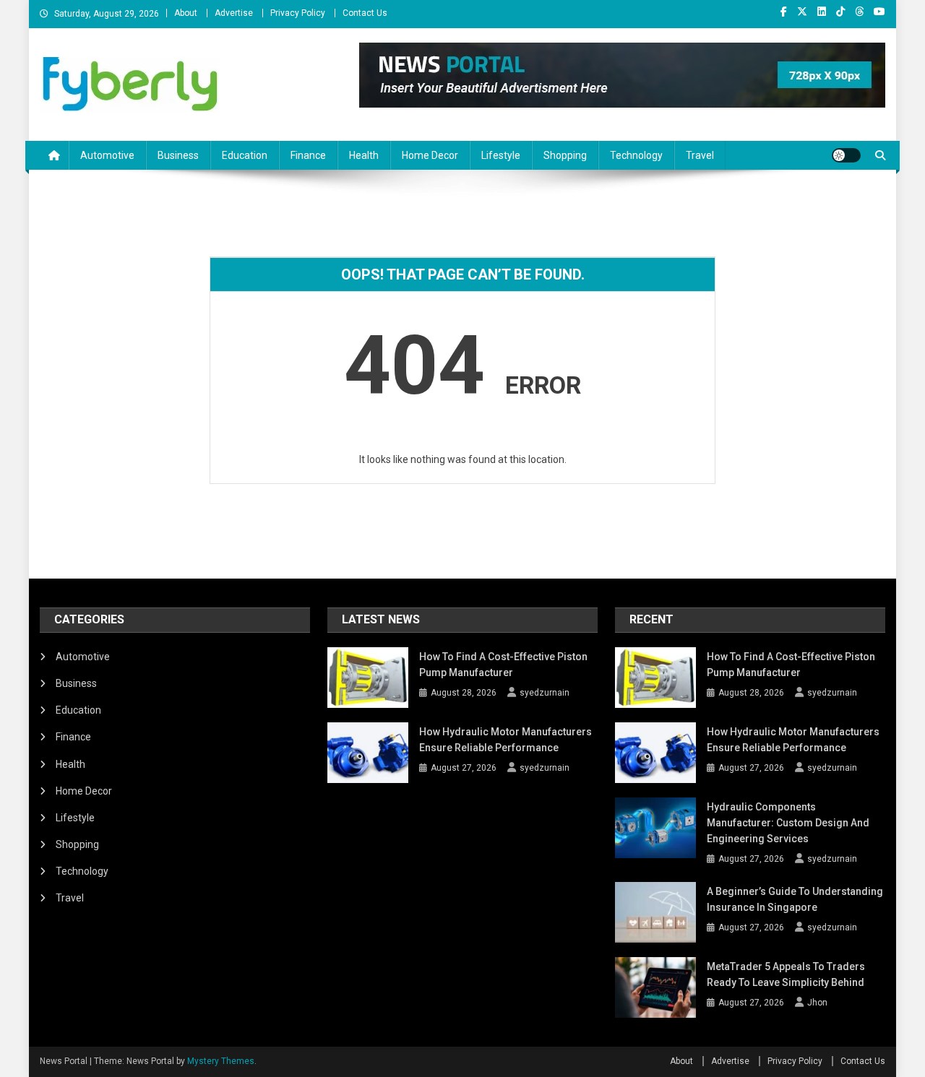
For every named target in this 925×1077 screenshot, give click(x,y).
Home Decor (430, 155)
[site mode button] (846, 155)
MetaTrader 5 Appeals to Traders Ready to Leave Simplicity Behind (786, 974)
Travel (700, 155)
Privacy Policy (297, 13)
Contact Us (365, 13)
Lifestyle (500, 155)
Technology (636, 155)
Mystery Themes (220, 1061)
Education (244, 155)
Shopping (565, 155)
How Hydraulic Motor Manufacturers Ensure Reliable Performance (505, 739)
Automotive (107, 155)
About (185, 13)
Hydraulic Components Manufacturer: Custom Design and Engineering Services (788, 822)
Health (364, 155)
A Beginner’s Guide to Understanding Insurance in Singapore (795, 899)
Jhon (817, 1003)
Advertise (234, 13)
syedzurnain (544, 693)
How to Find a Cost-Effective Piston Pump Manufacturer (503, 664)
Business (178, 155)
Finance (308, 155)
